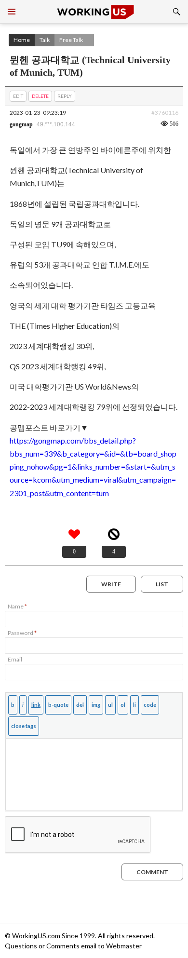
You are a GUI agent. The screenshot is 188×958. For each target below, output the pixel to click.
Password (22, 632)
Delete (40, 96)
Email (15, 659)
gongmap (21, 124)
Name (17, 606)
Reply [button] (64, 96)
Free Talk (71, 39)
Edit (18, 96)
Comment (152, 872)
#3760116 (164, 112)
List (162, 584)
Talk (45, 39)
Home (21, 39)
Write (111, 584)
